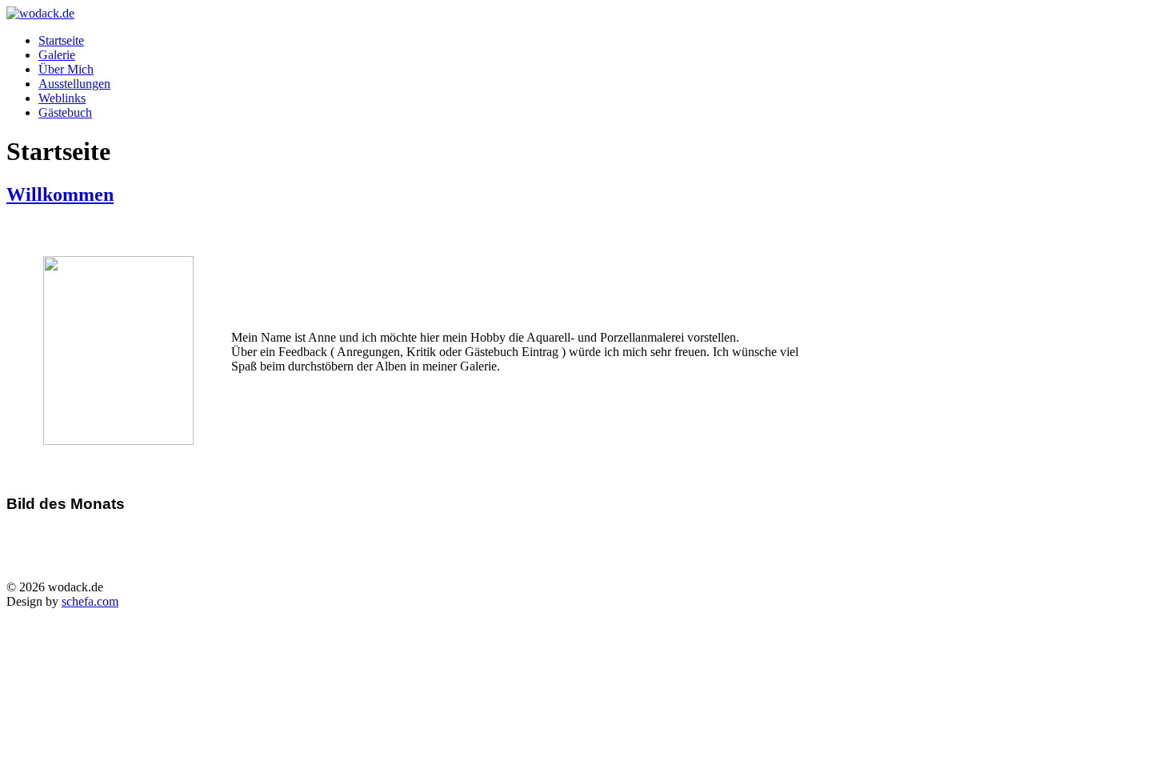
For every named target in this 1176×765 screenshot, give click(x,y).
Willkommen (60, 194)
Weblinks (62, 98)
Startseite (61, 40)
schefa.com (90, 601)
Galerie (56, 55)
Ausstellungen (74, 83)
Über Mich (66, 69)
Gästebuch (65, 112)
